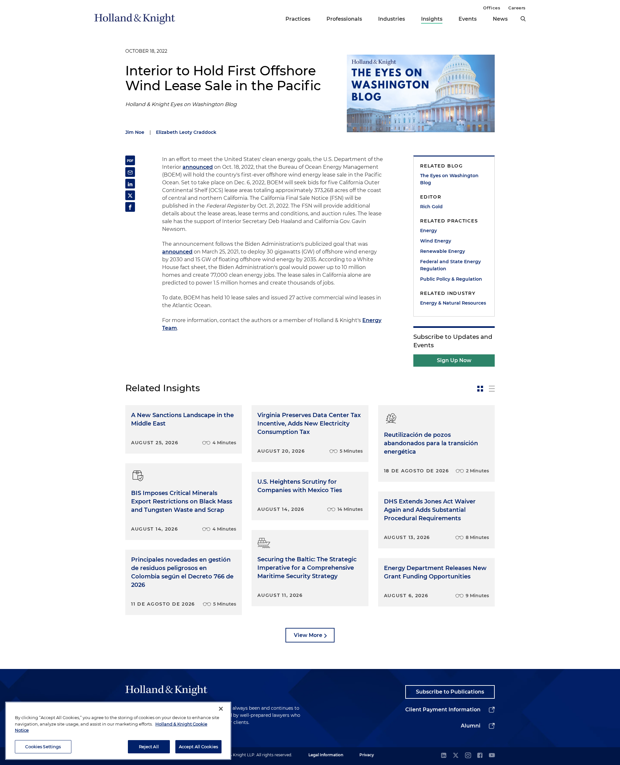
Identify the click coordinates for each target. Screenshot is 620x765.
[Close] (221, 709)
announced (197, 167)
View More (308, 635)
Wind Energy (435, 241)
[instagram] (468, 756)
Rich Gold (431, 207)
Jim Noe (134, 132)
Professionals (344, 19)
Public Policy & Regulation (451, 279)
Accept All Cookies (198, 746)
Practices (297, 19)
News (500, 19)
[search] (523, 19)
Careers (517, 7)
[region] (118, 731)
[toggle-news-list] (492, 389)
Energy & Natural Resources (453, 303)
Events (468, 19)
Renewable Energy (442, 251)
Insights (431, 19)
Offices (491, 7)
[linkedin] (443, 756)
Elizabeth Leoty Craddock (186, 132)
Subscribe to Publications (450, 692)
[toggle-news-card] (480, 389)
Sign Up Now (454, 360)
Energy (428, 230)
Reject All (149, 746)
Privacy (366, 754)
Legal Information (325, 754)
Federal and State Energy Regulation (450, 265)
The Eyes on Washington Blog (449, 179)
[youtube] (492, 756)
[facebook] (479, 756)
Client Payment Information (442, 709)
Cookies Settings (43, 746)
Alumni (470, 726)
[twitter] (456, 756)
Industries (391, 19)
